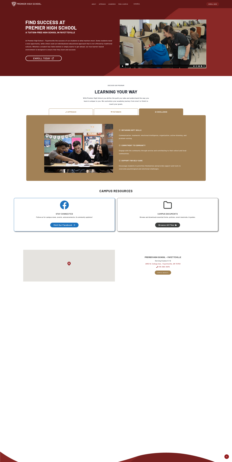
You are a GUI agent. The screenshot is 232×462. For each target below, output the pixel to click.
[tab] (71, 111)
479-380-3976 (164, 267)
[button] (69, 264)
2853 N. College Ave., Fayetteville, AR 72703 (163, 264)
